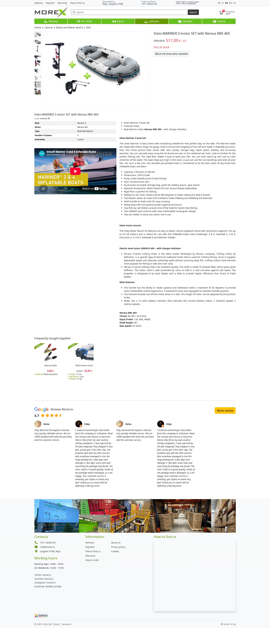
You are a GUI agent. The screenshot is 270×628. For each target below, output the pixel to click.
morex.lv (42, 574)
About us (115, 542)
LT (223, 2)
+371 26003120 (149, 3)
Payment (50, 2)
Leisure (153, 21)
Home (221, 21)
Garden (187, 21)
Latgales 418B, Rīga (50, 551)
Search (193, 12)
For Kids (86, 21)
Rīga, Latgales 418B (112, 3)
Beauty (53, 21)
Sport (120, 21)
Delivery (38, 2)
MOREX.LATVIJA (47, 586)
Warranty (62, 2)
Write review (225, 410)
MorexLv (43, 578)
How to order (92, 560)
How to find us (77, 2)
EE (219, 2)
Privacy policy (118, 546)
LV (234, 2)
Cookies (115, 551)
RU (231, 2)
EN (227, 2)
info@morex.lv (47, 546)
